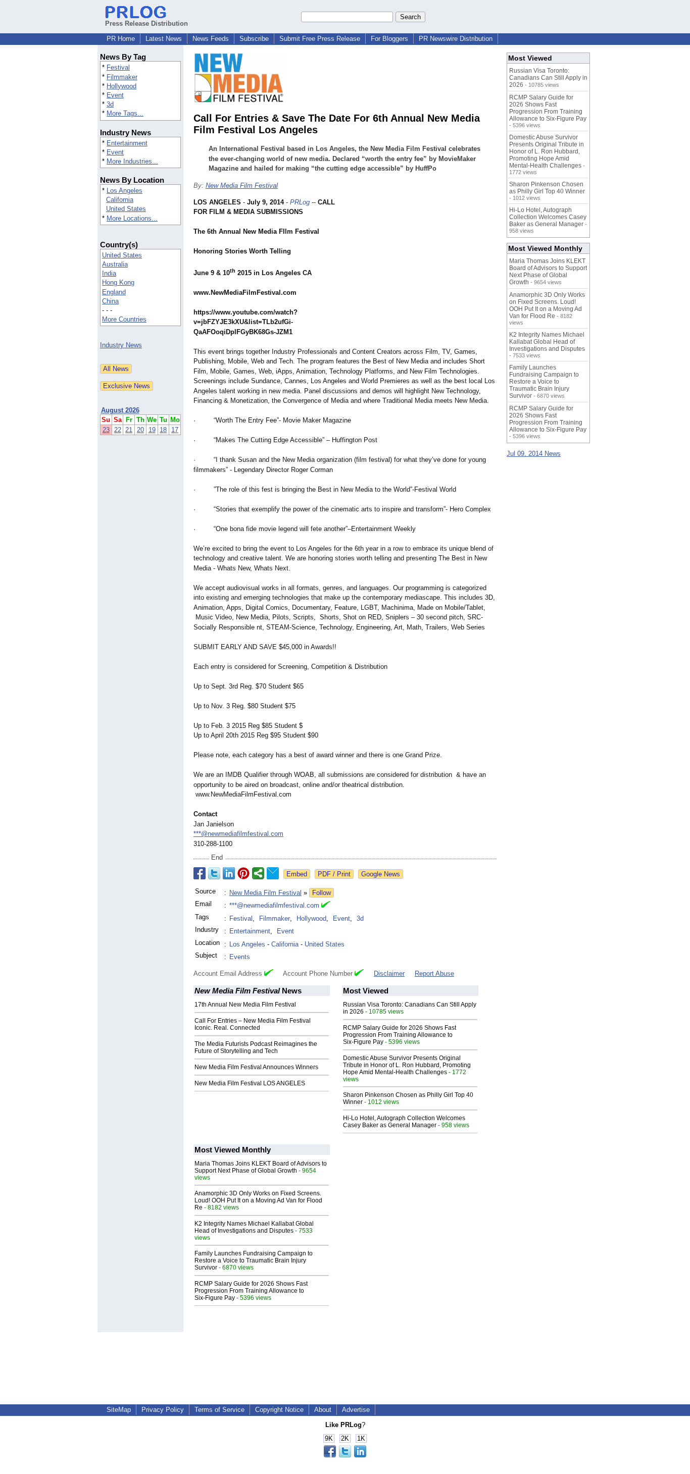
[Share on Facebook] (199, 873)
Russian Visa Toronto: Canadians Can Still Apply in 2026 (548, 77)
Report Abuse (434, 973)
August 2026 (120, 410)
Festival (118, 67)
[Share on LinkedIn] (229, 873)
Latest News (163, 38)
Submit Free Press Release (319, 38)
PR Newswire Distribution (455, 38)
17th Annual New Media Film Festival (245, 1004)
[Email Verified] (325, 906)
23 (106, 430)
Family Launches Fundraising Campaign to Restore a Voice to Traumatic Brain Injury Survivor (253, 1260)
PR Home (121, 38)
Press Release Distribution (146, 23)
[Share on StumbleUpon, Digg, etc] (258, 873)
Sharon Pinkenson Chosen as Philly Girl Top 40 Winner (547, 188)
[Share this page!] (345, 1455)
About (322, 1409)
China (110, 301)
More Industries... (132, 161)
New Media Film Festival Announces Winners (256, 1067)
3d (110, 104)
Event (115, 95)
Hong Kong (118, 282)
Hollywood (121, 86)
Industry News (121, 345)
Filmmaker (122, 77)
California (119, 199)
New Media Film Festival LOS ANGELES (249, 1083)
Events (239, 957)
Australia (115, 264)
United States (126, 209)
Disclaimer (389, 973)
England (114, 292)
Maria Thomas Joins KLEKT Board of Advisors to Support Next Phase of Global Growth (260, 1167)
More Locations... (132, 218)
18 (163, 430)
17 (174, 430)
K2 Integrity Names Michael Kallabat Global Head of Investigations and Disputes (254, 1227)
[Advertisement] (421, 271)
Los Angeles (124, 190)
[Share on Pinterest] (243, 873)
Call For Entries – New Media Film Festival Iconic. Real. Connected (252, 1024)
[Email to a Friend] (273, 873)
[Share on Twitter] (214, 873)
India (109, 273)
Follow (321, 893)
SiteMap (119, 1409)
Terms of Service (219, 1409)
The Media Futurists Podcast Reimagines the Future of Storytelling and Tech (255, 1047)
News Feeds (210, 38)
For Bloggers (389, 38)
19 (152, 430)
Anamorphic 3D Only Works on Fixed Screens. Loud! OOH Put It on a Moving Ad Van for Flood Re (258, 1200)
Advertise (356, 1409)
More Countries (124, 319)
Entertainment (127, 143)
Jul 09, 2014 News (534, 453)
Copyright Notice (279, 1409)
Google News (380, 874)
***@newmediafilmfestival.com (238, 833)
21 (128, 430)
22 (117, 430)
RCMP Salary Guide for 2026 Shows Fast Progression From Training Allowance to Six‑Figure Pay (399, 1034)
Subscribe (254, 38)
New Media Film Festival (242, 185)
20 (140, 430)
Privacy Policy (162, 1409)
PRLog (300, 202)
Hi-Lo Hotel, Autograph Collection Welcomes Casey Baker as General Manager (404, 1122)
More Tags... (125, 113)
